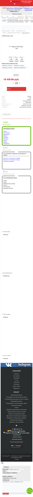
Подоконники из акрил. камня (26, 21)
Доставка (16, 378)
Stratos (5, 140)
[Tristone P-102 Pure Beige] (16, 295)
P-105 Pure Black (6, 231)
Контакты (16, 384)
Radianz (5, 142)
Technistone (6, 143)
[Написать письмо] (3, 8)
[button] (30, 491)
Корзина (24, 1)
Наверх (17, 459)
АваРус (5, 131)
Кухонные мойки (17, 405)
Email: (4, 471)
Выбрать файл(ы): (8, 476)
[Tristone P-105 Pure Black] (16, 212)
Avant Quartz (6, 133)
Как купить (16, 376)
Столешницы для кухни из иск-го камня (15, 21)
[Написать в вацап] (13, 8)
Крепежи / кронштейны (16, 422)
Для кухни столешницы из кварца (11, 158)
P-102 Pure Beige (6, 314)
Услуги (16, 407)
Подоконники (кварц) (8, 161)
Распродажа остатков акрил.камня (10, 21)
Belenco (5, 136)
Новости (16, 374)
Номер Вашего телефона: (10, 473)
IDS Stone (5, 139)
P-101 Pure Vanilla (6, 355)
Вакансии (16, 388)
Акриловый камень (4, 21)
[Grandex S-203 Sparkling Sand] (16, 254)
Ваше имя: (6, 469)
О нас (16, 380)
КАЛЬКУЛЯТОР (29, 10)
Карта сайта (16, 386)
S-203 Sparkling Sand (7, 273)
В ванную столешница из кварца (11, 159)
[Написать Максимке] (23, 433)
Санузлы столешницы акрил (16, 414)
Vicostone (5, 137)
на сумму (26, 2)
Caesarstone (6, 134)
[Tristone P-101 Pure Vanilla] (16, 336)
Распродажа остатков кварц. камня (16, 403)
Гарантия (16, 382)
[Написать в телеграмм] (10, 433)
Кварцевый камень (16, 401)
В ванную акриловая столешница (21, 21)
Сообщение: (6, 480)
